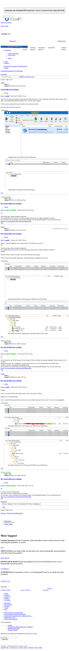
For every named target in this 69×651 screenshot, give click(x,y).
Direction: (30, 504)
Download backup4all (7, 71)
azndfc (2, 82)
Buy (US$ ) (8, 16)
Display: (4, 504)
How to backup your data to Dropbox (15, 614)
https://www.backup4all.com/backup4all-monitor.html (16, 221)
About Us (7, 595)
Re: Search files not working (11, 203)
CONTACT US (5, 581)
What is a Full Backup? (11, 619)
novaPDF (3, 590)
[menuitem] (11, 55)
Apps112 (27, 590)
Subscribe (4, 639)
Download (7, 603)
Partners (6, 598)
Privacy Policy (23, 647)
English (10, 625)
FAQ (2, 547)
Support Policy (5, 647)
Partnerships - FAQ (9, 617)
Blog (5, 609)
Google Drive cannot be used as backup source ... (18, 616)
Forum (6, 608)
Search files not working (10, 89)
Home (6, 593)
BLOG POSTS (5, 558)
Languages (7, 600)
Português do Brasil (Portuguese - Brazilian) (20, 627)
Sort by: (16, 504)
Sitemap (31, 647)
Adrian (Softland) (6, 197)
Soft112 (23, 590)
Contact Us (7, 596)
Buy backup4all (18, 71)
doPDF (9, 590)
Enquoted (46, 590)
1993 (9, 198)
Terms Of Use (14, 647)
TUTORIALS (5, 569)
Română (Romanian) (14, 628)
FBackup (49, 588)
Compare (7, 606)
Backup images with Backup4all (13, 612)
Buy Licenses (8, 604)
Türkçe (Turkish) (13, 630)
